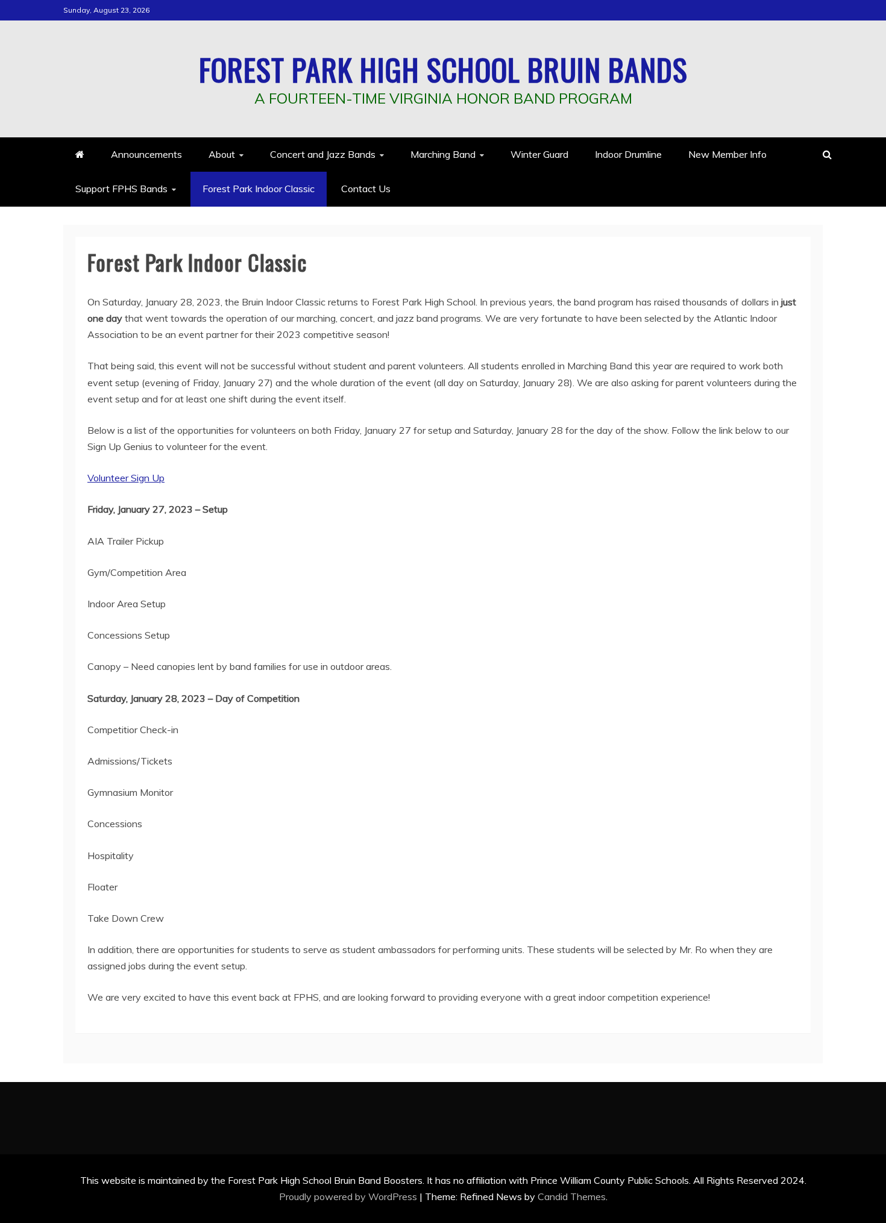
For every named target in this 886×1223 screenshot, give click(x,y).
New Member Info (727, 154)
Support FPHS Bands (121, 189)
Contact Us (366, 189)
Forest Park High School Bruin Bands (443, 68)
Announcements (146, 154)
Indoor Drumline (628, 154)
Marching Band (443, 154)
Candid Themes (572, 1196)
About (222, 154)
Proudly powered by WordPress (349, 1196)
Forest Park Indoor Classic (259, 189)
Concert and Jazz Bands (322, 154)
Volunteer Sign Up (126, 478)
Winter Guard (539, 154)
